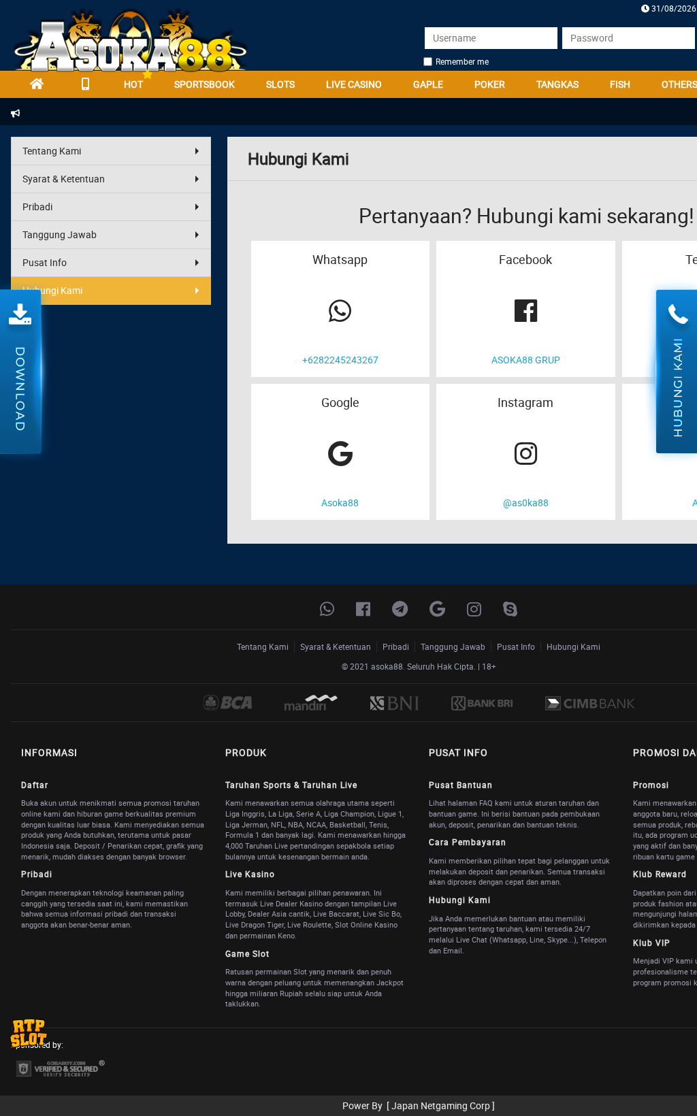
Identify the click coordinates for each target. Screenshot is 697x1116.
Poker (489, 84)
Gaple (428, 84)
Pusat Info (44, 262)
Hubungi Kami (52, 290)
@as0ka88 (526, 502)
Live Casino (354, 84)
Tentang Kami (51, 150)
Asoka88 (340, 502)
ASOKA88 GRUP (525, 359)
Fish (620, 84)
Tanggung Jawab (59, 234)
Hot (133, 84)
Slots (280, 84)
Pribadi (37, 206)
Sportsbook (204, 84)
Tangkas (557, 84)
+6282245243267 (340, 359)
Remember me (462, 61)
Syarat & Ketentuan (63, 178)
